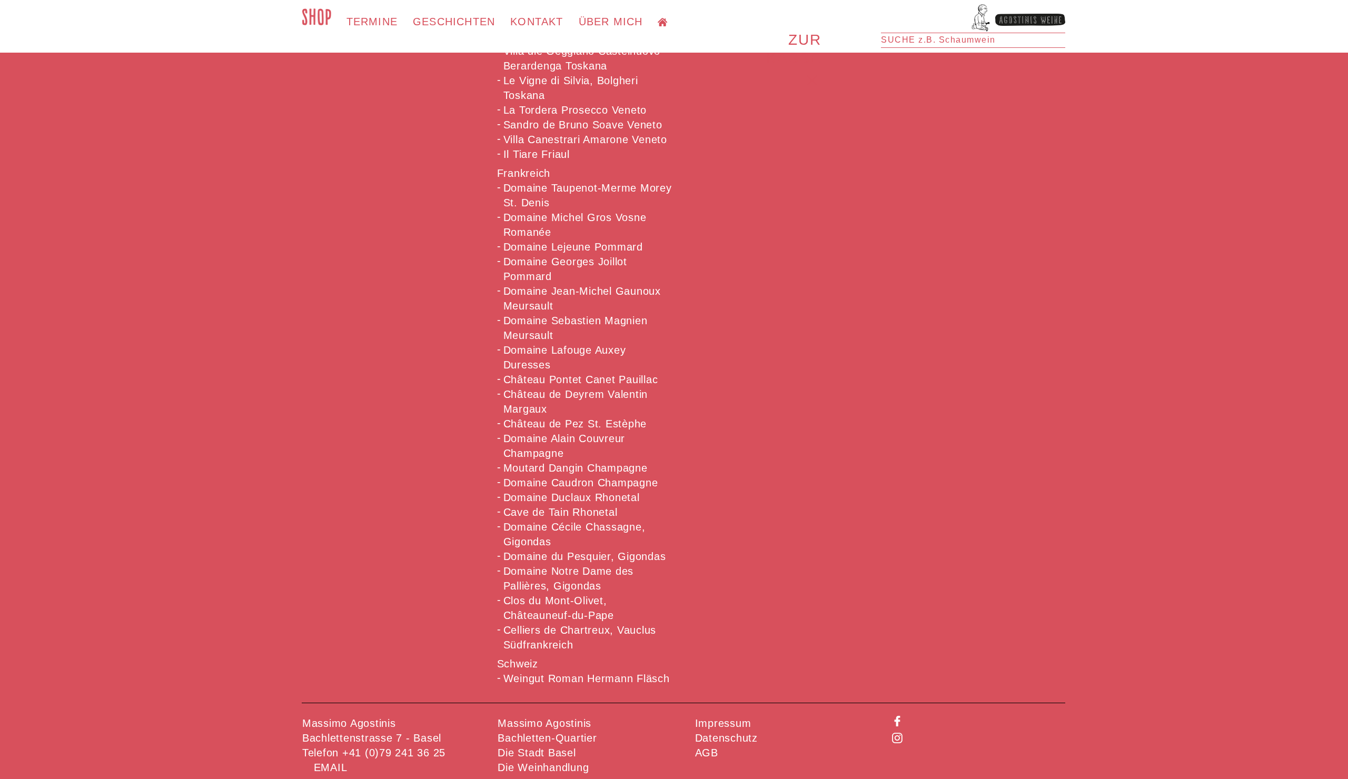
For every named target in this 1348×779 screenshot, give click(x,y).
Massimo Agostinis (544, 723)
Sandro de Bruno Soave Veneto (582, 125)
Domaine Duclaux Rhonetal (571, 497)
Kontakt (536, 21)
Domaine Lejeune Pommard (573, 247)
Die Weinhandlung (543, 767)
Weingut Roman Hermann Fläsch (586, 678)
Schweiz (517, 664)
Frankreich (524, 173)
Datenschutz (726, 738)
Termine (372, 21)
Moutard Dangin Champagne (575, 468)
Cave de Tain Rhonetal (560, 512)
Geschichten (454, 21)
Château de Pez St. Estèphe (575, 424)
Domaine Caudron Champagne (580, 482)
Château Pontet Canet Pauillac (580, 379)
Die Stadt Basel (537, 752)
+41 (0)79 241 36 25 (393, 752)
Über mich (611, 21)
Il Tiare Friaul (536, 154)
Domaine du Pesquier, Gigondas (584, 556)
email (331, 767)
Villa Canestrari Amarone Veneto (585, 139)
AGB (706, 752)
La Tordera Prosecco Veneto (575, 110)
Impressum (723, 723)
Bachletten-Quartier (547, 738)
